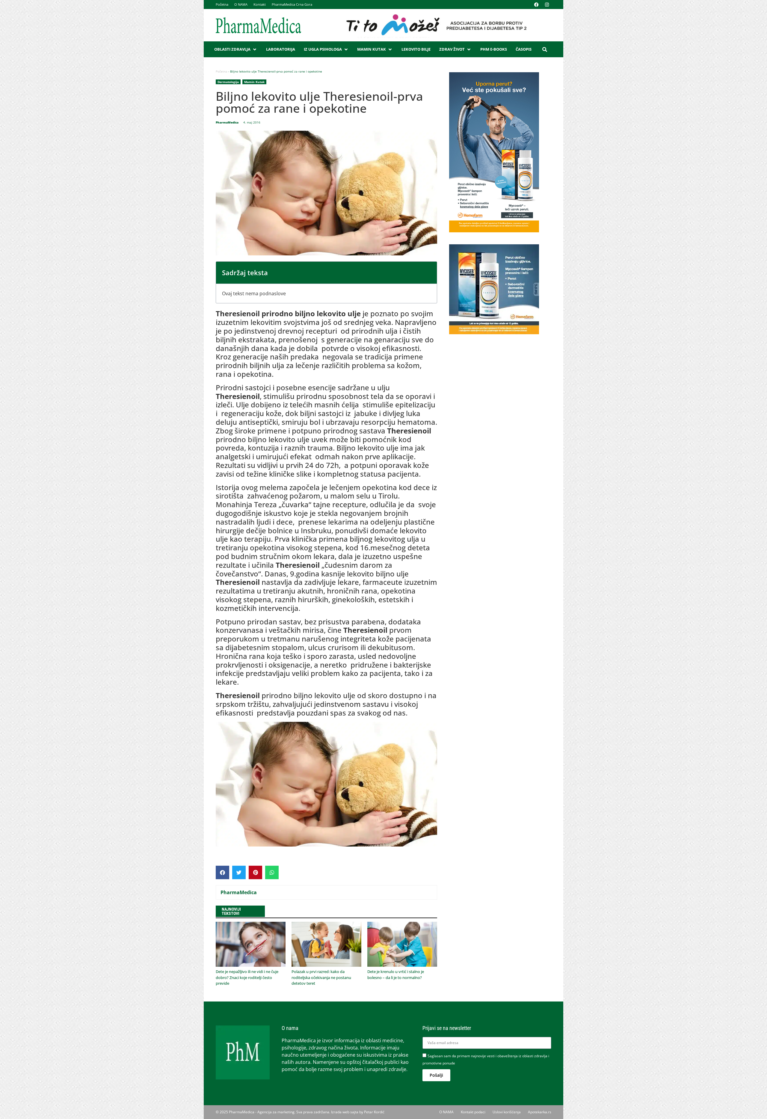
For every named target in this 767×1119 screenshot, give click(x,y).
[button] (235, 49)
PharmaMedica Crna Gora (292, 4)
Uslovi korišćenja (507, 1112)
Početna (222, 4)
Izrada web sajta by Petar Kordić (357, 1112)
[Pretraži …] (544, 49)
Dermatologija (228, 82)
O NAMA (240, 4)
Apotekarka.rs (539, 1112)
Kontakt (259, 4)
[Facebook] (536, 4)
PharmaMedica (239, 892)
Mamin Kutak (254, 82)
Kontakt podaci (473, 1112)
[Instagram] (546, 4)
